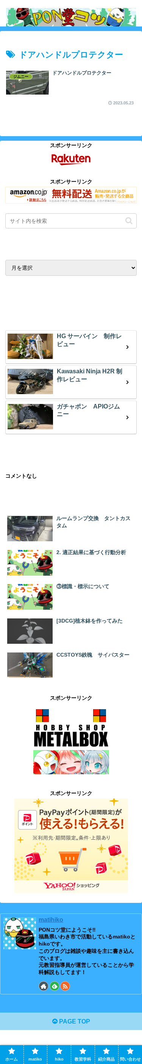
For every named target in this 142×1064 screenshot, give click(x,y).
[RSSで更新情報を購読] (65, 986)
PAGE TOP (74, 1021)
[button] (129, 220)
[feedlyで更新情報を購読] (54, 986)
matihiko (51, 919)
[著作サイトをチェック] (43, 986)
